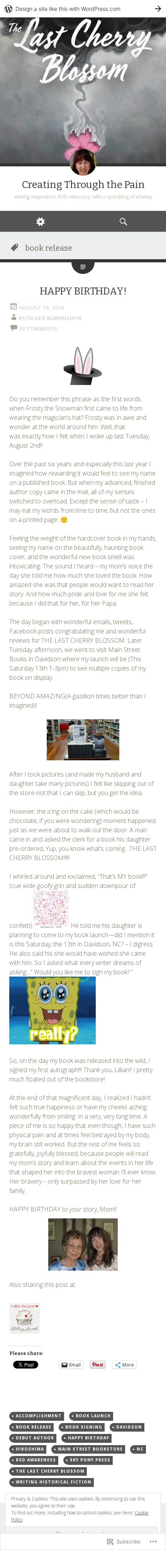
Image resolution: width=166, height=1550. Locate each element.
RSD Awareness (36, 1460)
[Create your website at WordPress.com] (83, 8)
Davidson (129, 1427)
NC (140, 1449)
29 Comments (38, 328)
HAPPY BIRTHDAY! (83, 291)
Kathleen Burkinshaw (50, 318)
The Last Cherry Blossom (50, 1471)
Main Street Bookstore (90, 1449)
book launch (93, 1415)
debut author (35, 1438)
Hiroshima (30, 1449)
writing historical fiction (53, 1482)
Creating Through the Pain (83, 185)
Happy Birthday (88, 1438)
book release (33, 1427)
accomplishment (39, 1415)
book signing (83, 1427)
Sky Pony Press (90, 1460)
